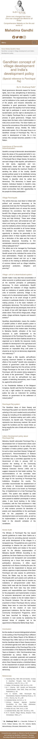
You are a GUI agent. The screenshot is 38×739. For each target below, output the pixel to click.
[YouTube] (21, 38)
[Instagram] (24, 38)
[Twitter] (17, 38)
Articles (8, 49)
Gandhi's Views (15, 49)
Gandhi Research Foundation (26, 737)
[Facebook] (13, 38)
